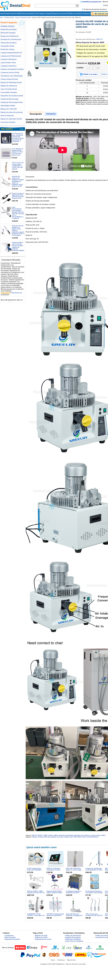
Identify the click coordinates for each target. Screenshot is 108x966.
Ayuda (53, 960)
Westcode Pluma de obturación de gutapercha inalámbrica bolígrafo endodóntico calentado (74, 916)
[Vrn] (66, 949)
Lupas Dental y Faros (8, 63)
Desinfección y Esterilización (11, 39)
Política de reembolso (73, 939)
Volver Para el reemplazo (74, 941)
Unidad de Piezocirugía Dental (12, 102)
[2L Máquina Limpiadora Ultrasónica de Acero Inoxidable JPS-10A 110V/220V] (75, 881)
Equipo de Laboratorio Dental (11, 119)
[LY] (55, 949)
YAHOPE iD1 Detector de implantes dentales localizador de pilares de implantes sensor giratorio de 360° (18, 181)
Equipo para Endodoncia (10, 36)
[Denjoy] (32, 949)
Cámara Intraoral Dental (9, 79)
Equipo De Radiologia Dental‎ (11, 82)
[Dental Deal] (15, 10)
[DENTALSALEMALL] (97, 955)
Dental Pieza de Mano (9, 29)
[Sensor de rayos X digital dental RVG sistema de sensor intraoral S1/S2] (6, 198)
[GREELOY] (88, 949)
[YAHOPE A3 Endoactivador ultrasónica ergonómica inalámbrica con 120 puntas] (55, 904)
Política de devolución (73, 935)
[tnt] (54, 955)
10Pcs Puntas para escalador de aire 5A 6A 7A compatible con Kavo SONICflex (93, 916)
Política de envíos (74, 13)
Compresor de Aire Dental (10, 72)
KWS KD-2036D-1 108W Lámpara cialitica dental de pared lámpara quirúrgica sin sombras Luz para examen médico (68, 835)
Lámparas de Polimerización (11, 56)
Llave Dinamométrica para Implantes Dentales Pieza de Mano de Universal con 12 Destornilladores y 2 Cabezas (18, 212)
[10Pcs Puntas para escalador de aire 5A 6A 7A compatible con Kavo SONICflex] (94, 904)
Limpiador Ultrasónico (8, 66)
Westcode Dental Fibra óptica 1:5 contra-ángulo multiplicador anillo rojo (73, 870)
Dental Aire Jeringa (7, 49)
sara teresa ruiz (16, 283)
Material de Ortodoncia (9, 86)
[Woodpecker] (44, 949)
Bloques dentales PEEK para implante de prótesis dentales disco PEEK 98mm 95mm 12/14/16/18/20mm (65, 837)
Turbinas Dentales (27, 13)
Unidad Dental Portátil (12, 13)
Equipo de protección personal (12, 112)
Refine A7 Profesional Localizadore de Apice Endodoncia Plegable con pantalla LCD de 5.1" (54, 871)
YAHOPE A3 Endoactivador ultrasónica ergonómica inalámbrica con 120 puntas (55, 915)
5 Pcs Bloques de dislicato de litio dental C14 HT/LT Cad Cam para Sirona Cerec (17, 152)
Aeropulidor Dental (7, 46)
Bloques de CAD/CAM (9, 109)
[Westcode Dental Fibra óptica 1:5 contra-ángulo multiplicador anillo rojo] (75, 859)
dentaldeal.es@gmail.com (91, 2)
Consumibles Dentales (9, 92)
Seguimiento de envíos (43, 939)
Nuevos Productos (7, 116)
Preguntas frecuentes (59, 13)
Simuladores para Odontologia (12, 76)
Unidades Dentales (9, 17)
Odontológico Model (8, 106)
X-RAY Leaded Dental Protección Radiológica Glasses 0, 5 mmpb (34, 870)
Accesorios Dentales (8, 122)
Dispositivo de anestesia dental (12, 96)
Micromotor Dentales (8, 33)
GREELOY (99, 39)
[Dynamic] (100, 949)
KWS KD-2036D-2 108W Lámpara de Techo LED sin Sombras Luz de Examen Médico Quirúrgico (35, 893)
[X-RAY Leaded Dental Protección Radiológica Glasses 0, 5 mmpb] (36, 859)
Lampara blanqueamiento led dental (11, 53)
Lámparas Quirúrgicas (9, 59)
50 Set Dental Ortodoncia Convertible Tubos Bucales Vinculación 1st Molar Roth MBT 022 (94, 893)
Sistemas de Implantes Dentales (12, 69)
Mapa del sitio (71, 960)
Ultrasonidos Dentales (9, 43)
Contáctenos (85, 13)
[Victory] (77, 949)
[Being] (20, 949)
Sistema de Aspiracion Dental (23, 17)
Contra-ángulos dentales (43, 13)
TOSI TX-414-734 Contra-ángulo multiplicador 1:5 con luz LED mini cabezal (17, 166)
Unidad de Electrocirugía (9, 99)
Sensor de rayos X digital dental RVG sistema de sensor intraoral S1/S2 (18, 196)
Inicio (2, 13)
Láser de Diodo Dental (9, 89)
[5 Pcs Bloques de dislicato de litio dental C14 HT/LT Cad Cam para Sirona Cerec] (6, 153)
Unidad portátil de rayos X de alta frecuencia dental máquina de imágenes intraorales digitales (18, 246)
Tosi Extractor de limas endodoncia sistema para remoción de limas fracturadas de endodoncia (18, 137)
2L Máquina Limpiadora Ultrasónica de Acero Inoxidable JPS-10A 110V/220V (73, 893)
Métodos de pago (41, 935)
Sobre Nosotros (10, 937)
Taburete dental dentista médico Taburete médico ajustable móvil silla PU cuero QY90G (54, 893)
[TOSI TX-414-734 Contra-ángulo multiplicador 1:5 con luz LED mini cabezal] (6, 167)
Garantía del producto (73, 937)
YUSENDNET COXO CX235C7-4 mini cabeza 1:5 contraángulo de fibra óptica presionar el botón (36, 916)
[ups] (44, 955)
